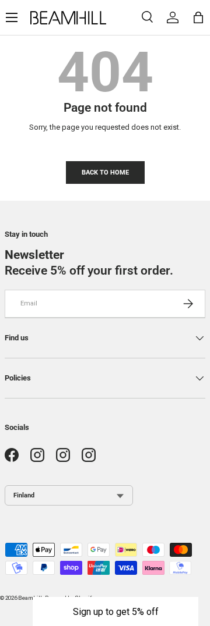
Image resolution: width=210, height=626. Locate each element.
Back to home (105, 172)
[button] (115, 611)
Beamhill (30, 598)
